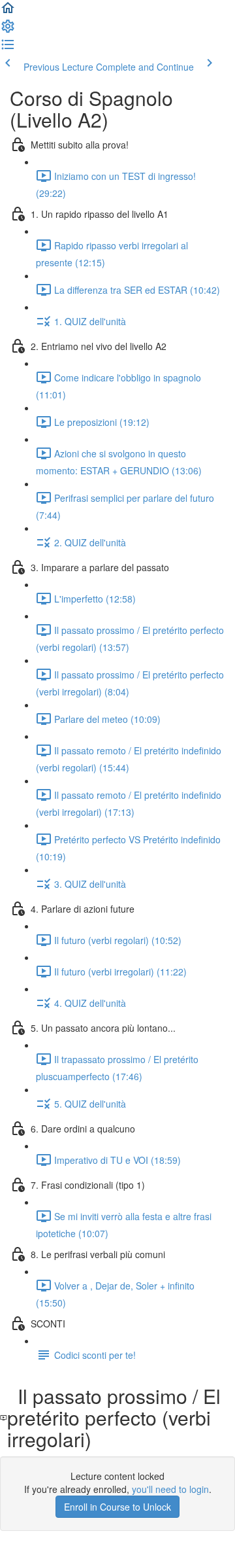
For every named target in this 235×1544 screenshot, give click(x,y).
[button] (8, 11)
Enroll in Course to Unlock (117, 1506)
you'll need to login (170, 1489)
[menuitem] (8, 30)
